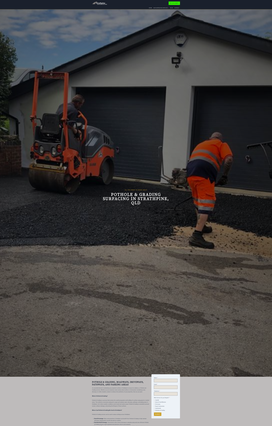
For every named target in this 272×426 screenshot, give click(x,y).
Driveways (157, 404)
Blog (171, 7)
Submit (157, 414)
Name (156, 377)
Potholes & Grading (160, 410)
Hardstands (158, 408)
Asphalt (157, 400)
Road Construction (159, 406)
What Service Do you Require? (162, 397)
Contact (176, 7)
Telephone (157, 391)
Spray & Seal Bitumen (160, 402)
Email (155, 384)
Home (150, 7)
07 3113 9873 (174, 3)
